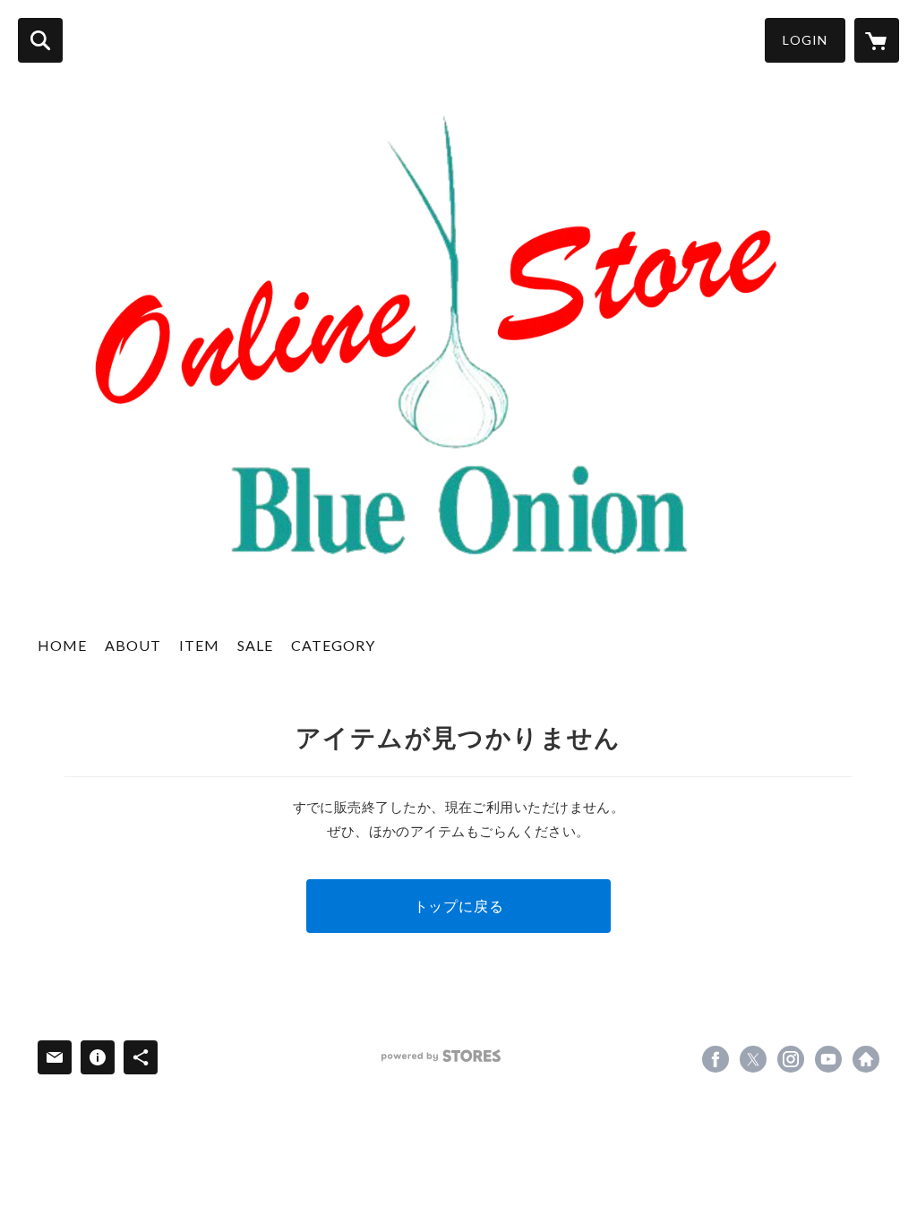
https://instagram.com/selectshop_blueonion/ (790, 1059)
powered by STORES (441, 1056)
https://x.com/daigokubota (753, 1059)
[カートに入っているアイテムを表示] (876, 40)
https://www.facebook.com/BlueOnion (715, 1059)
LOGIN (805, 39)
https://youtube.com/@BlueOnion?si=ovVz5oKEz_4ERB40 (828, 1059)
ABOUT (133, 645)
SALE (255, 645)
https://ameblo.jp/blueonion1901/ (866, 1059)
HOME (62, 645)
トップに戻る (459, 905)
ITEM (199, 645)
